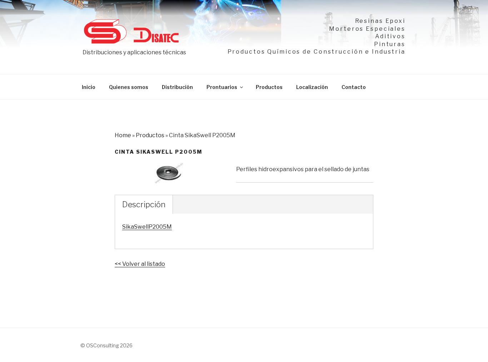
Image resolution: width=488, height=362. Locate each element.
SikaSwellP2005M (147, 226)
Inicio (88, 87)
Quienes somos (128, 87)
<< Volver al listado (140, 264)
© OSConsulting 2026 (106, 345)
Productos (269, 87)
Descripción (143, 204)
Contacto (354, 87)
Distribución (177, 87)
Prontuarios (221, 87)
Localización (312, 87)
